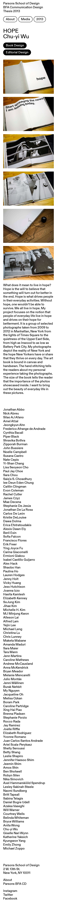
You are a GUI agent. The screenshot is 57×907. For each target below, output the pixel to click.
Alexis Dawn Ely (14, 529)
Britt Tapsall (11, 795)
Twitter (8, 895)
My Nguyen (11, 691)
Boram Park (11, 702)
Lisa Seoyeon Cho (15, 467)
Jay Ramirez (11, 725)
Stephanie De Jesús (17, 506)
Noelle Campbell (15, 452)
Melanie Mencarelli (16, 675)
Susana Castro (13, 456)
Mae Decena (12, 502)
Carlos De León (14, 514)
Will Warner (11, 810)
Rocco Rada (11, 722)
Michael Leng (12, 629)
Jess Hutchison (14, 587)
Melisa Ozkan (12, 698)
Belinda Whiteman (16, 818)
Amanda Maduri (14, 645)
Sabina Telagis (13, 799)
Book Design (15, 45)
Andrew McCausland (18, 664)
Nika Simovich (13, 779)
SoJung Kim (11, 602)
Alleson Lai (11, 618)
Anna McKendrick (15, 668)
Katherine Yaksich (15, 837)
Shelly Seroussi (14, 748)
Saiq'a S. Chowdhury (17, 479)
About (10, 19)
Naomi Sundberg (15, 791)
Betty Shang (11, 752)
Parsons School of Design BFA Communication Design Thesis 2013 (23, 7)
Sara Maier (10, 648)
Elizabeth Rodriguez (17, 733)
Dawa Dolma (12, 521)
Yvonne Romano (14, 737)
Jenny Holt (10, 579)
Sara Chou (10, 475)
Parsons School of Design (21, 865)
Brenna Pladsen (14, 714)
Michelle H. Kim (14, 610)
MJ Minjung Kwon (16, 614)
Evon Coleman (13, 491)
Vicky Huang (12, 583)
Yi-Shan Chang (13, 464)
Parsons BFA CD (15, 884)
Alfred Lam (11, 621)
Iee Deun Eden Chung (18, 483)
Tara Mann (10, 652)
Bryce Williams (13, 822)
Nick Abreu (11, 414)
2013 (39, 19)
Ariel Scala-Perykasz (17, 745)
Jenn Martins (12, 656)
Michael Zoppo (14, 849)
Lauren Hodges (14, 575)
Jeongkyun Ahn (14, 425)
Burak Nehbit (12, 687)
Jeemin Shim (12, 764)
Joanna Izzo (11, 591)
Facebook (10, 899)
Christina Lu (11, 633)
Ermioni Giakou (14, 556)
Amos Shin (10, 768)
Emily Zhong (12, 845)
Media (25, 19)
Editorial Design (17, 52)
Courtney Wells (14, 814)
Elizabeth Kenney (15, 598)
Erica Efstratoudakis (17, 525)
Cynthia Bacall (13, 433)
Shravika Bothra (14, 441)
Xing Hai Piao (12, 710)
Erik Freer (10, 544)
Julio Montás (12, 679)
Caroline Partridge (16, 706)
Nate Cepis (11, 460)
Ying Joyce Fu (13, 548)
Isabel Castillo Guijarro (19, 560)
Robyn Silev (11, 775)
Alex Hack (10, 564)
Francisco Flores (15, 541)
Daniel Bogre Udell (16, 802)
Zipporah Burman (15, 444)
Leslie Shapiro (13, 756)
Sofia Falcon (12, 537)
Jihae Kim (10, 606)
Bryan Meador (13, 671)
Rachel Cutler (12, 494)
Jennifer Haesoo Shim (18, 760)
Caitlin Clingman (14, 487)
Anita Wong (11, 825)
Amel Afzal (10, 421)
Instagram (10, 891)
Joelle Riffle (11, 729)
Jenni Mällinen (13, 683)
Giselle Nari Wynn (15, 833)
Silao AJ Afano (13, 417)
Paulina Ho (10, 571)
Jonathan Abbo (14, 410)
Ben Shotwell (12, 772)
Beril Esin (9, 533)
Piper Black (11, 437)
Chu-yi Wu (10, 829)
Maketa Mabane (14, 641)
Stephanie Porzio (15, 718)
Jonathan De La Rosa (18, 510)
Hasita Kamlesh (14, 594)
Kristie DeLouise (14, 518)
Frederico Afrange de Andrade (24, 429)
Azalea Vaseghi (13, 806)
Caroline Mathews (16, 660)
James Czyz (11, 498)
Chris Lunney (12, 637)
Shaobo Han (11, 568)
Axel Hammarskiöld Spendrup (24, 783)
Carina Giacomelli (15, 552)
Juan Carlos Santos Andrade (23, 741)
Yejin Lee (9, 625)
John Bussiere (13, 448)
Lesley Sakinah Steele (18, 787)
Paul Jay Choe (13, 471)
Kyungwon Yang (14, 841)
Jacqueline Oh (13, 695)
